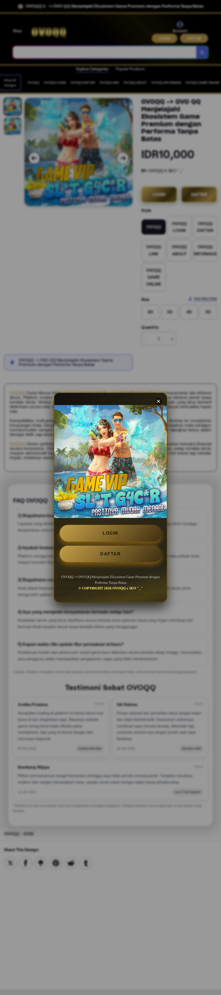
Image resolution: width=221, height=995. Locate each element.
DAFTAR (110, 554)
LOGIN (110, 533)
